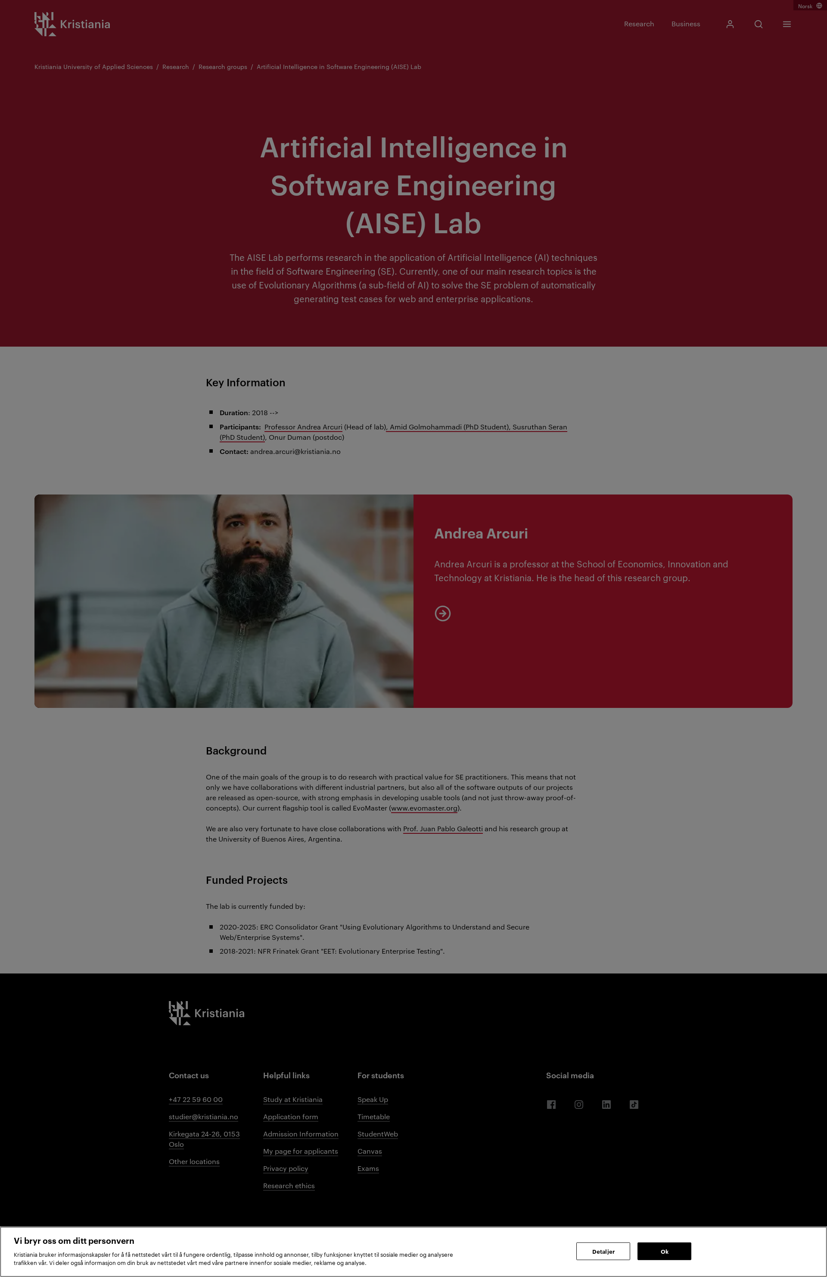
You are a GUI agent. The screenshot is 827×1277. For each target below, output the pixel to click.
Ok (664, 1251)
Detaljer (603, 1251)
